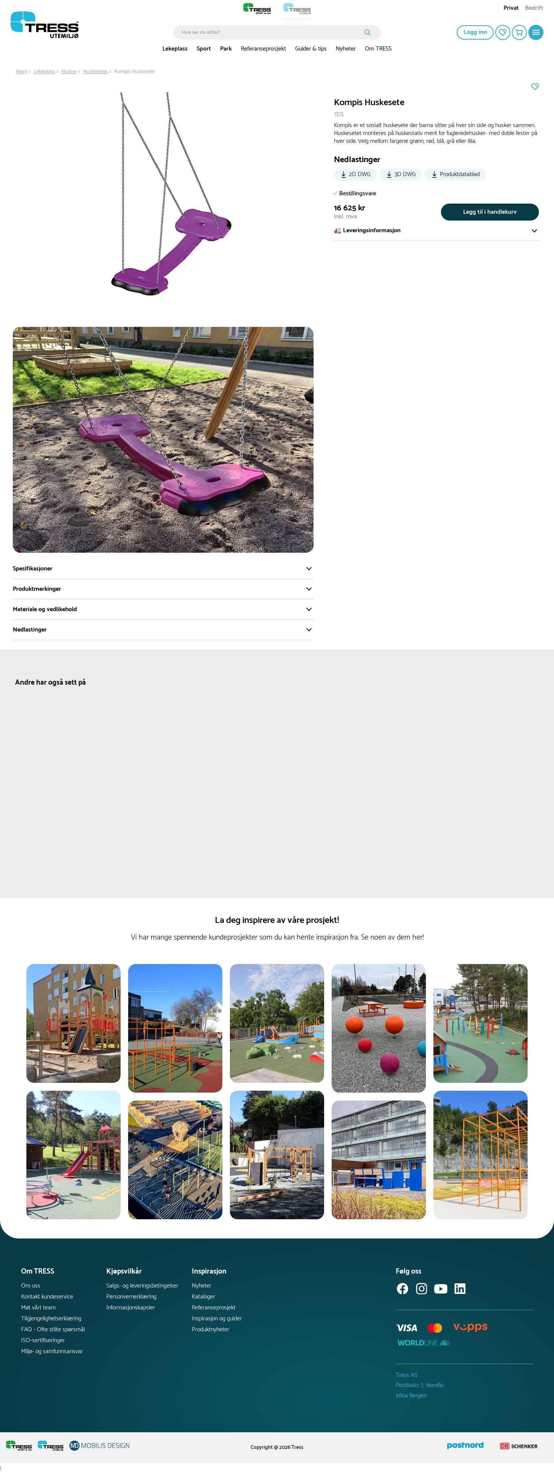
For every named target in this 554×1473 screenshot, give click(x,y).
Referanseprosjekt (263, 49)
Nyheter (346, 49)
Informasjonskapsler (130, 1308)
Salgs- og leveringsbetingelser (142, 1286)
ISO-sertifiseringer (43, 1340)
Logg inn (475, 32)
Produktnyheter (210, 1330)
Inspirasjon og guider (217, 1319)
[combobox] (271, 32)
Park (226, 49)
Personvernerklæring (131, 1297)
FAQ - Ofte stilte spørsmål (53, 1330)
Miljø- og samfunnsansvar (52, 1351)
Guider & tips (311, 49)
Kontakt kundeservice (47, 1297)
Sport (204, 49)
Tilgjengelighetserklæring (51, 1319)
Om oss (30, 1286)
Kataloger (203, 1297)
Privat (511, 9)
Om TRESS (378, 49)
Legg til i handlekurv (490, 212)
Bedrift (534, 9)
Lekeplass (175, 49)
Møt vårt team (38, 1308)
